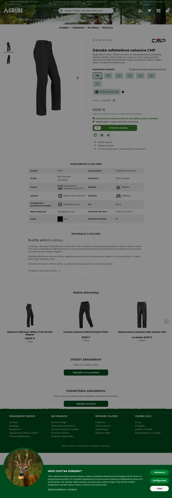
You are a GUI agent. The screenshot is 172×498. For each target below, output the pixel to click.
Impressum (72, 489)
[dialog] (86, 249)
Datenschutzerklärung (57, 489)
